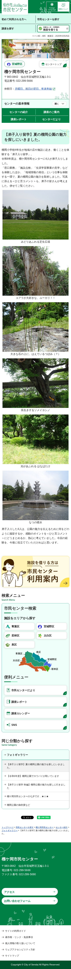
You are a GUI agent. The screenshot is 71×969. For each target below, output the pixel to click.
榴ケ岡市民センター (44, 827)
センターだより (51, 119)
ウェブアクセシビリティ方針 (20, 949)
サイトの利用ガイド (15, 931)
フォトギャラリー (17, 754)
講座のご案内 (51, 112)
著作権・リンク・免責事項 (19, 937)
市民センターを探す (25, 827)
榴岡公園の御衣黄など (18, 805)
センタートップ (53, 64)
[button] (63, 6)
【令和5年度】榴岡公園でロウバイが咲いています (33, 776)
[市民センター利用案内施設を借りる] (53, 28)
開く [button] (57, 104)
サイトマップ (12, 955)
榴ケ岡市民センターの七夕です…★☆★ (28, 796)
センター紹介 (62, 827)
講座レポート (19, 119)
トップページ (8, 827)
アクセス (9, 892)
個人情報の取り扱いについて (20, 943)
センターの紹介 (18, 112)
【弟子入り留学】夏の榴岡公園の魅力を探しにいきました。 (36, 766)
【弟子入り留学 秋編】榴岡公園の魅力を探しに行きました (36, 786)
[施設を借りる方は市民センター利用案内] (35, 571)
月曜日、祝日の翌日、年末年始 (33, 88)
